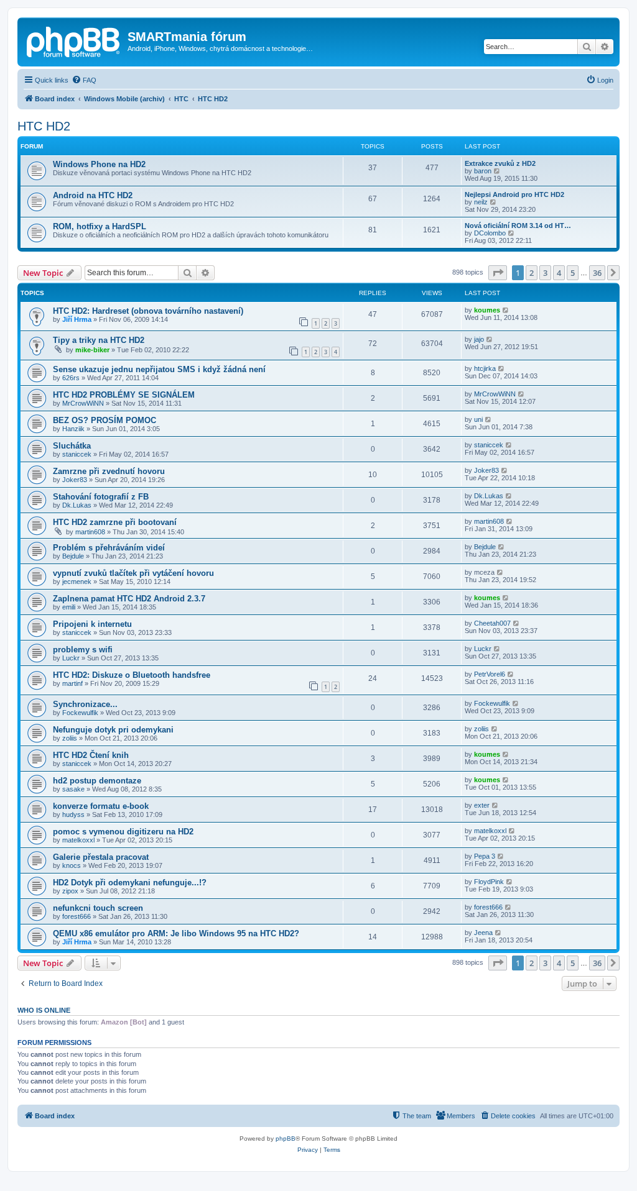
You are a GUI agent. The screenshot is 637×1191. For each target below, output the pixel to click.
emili (68, 607)
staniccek (76, 454)
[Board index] (74, 40)
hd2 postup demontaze (97, 780)
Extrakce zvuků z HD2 (500, 163)
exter (482, 805)
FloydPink (489, 881)
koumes (487, 310)
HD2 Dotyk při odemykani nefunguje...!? (130, 882)
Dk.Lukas (76, 505)
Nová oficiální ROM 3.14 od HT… (518, 225)
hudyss (73, 814)
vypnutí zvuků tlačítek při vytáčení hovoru (133, 573)
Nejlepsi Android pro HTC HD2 (514, 194)
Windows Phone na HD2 (99, 164)
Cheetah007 (492, 623)
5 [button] (572, 272)
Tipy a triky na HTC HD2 (98, 340)
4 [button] (559, 272)
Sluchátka (72, 445)
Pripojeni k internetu (92, 624)
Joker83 (74, 479)
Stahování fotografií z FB (101, 496)
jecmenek (76, 581)
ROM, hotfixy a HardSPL (99, 226)
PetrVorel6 (489, 674)
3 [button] (545, 272)
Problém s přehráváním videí (109, 547)
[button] (497, 272)
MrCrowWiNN (83, 403)
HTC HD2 (43, 126)
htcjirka (485, 368)
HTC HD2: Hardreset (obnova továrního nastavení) (148, 311)
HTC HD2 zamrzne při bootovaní (115, 522)
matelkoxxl (78, 840)
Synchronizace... (85, 704)
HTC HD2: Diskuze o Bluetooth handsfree (131, 675)
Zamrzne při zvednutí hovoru (109, 471)
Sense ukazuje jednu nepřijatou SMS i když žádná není (159, 369)
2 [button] (531, 272)
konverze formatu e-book (101, 806)
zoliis (69, 738)
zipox (70, 891)
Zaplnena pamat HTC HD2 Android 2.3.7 (129, 598)
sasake (73, 789)
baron (482, 171)
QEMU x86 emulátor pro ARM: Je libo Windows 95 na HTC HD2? (176, 933)
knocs (71, 865)
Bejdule (73, 556)
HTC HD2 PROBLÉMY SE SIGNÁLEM (124, 394)
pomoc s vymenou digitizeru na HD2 (123, 831)
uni (478, 419)
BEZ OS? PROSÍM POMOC (104, 420)
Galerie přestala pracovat (101, 857)
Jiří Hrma (76, 319)
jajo (479, 339)
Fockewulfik (80, 712)
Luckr (71, 658)
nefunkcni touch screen (98, 908)
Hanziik (73, 428)
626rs (71, 377)
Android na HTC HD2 (93, 195)
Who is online (43, 1010)
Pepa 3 (484, 856)
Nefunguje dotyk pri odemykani (113, 729)
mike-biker (92, 350)
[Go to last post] (506, 310)
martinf (72, 683)
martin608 (90, 532)
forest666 (76, 916)
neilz (481, 202)
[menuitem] (84, 80)
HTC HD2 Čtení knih (91, 755)
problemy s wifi (83, 649)
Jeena (483, 932)
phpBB (285, 1138)
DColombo (490, 233)
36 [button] (597, 272)
